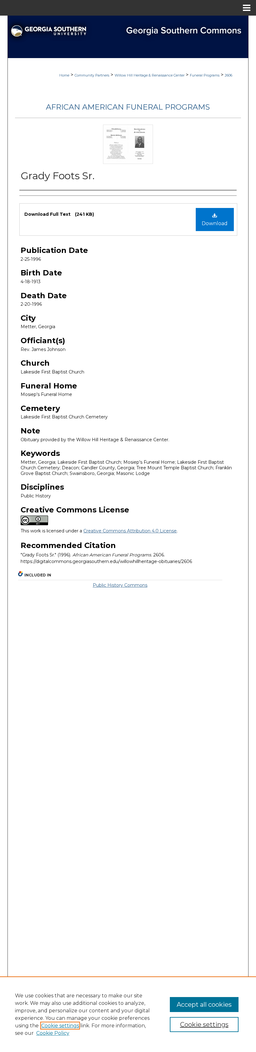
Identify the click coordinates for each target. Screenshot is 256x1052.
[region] (128, 1014)
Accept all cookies (204, 1004)
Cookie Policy (52, 1033)
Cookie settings (60, 1026)
